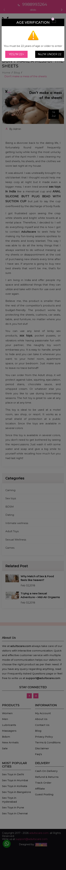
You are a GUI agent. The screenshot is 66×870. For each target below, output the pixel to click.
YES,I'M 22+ (16, 54)
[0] (54, 22)
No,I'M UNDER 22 (49, 54)
